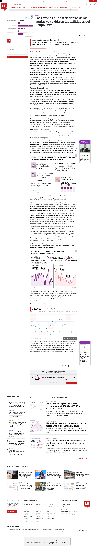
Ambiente (49, 482)
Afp (34, 9)
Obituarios (38, 516)
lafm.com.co (49, 531)
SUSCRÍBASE (93, 1)
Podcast (26, 518)
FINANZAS (13, 7)
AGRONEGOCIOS (44, 7)
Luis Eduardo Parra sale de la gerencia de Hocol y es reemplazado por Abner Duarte (17, 424)
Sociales (26, 521)
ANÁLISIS (51, 7)
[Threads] (18, 500)
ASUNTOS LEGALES (58, 7)
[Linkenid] (13, 500)
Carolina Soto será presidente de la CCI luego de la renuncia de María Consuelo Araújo (54, 475)
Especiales (38, 511)
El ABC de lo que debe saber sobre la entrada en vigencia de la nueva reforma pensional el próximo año (17, 404)
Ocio (48, 516)
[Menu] (10, 7)
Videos (37, 521)
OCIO (29, 7)
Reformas (75, 9)
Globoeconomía (51, 513)
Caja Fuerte (38, 504)
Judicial (77, 471)
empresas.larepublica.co (34, 529)
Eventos (49, 511)
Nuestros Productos (65, 504)
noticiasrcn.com (41, 531)
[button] (32, 377)
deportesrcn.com (65, 531)
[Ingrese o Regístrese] (95, 4)
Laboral (11, 400)
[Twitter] (76, 35)
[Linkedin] (79, 35)
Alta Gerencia (39, 502)
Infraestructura (39, 514)
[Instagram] (16, 500)
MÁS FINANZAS (83, 458)
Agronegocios (27, 502)
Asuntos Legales (28, 504)
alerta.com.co (56, 531)
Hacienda (11, 430)
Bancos (20, 482)
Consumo (26, 508)
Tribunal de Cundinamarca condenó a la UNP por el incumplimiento (83, 475)
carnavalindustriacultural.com (13, 531)
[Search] (86, 4)
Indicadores (27, 514)
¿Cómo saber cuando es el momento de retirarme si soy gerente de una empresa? (83, 486)
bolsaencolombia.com (59, 529)
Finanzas (26, 513)
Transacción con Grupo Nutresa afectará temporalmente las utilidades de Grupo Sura (84, 157)
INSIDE (79, 7)
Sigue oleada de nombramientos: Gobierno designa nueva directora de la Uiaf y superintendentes (17, 452)
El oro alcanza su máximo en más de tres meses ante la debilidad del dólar (66, 424)
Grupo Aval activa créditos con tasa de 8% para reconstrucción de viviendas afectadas (25, 486)
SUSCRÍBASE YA (71, 383)
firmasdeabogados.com (46, 529)
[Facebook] (8, 500)
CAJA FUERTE (66, 7)
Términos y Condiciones (66, 509)
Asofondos (44, 9)
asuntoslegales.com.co (12, 529)
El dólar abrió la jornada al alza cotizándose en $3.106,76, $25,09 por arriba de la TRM (64, 406)
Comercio (11, 410)
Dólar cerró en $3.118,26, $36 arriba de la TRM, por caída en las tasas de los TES (17, 443)
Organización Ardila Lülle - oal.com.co (84, 529)
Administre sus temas (14, 56)
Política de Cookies (53, 543)
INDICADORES (73, 7)
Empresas (26, 511)
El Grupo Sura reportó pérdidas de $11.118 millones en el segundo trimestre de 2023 (85, 359)
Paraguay (21, 471)
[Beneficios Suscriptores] (90, 4)
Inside (48, 514)
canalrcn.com (25, 531)
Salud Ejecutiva (50, 518)
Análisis (48, 502)
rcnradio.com (33, 531)
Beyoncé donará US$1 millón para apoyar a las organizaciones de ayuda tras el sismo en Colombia (54, 486)
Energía (69, 9)
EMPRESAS (24, 7)
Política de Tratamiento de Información (70, 511)
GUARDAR (86, 35)
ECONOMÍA (18, 7)
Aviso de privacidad (65, 508)
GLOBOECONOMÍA (35, 7)
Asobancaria (52, 9)
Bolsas (10, 440)
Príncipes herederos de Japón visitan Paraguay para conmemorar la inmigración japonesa (25, 475)
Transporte (50, 471)
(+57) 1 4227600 (11, 506)
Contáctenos (64, 506)
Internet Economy (28, 516)
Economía (49, 508)
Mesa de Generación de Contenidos (69, 502)
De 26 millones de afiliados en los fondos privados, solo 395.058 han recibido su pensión (17, 434)
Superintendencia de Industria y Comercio (71, 514)
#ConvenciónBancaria (61, 9)
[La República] (4, 7)
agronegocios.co (23, 529)
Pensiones (38, 9)
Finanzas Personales (40, 513)
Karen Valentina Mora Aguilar (38, 48)
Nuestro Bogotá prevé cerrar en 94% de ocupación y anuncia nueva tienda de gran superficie (17, 414)
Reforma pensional (27, 9)
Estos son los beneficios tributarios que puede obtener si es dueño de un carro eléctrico (65, 443)
